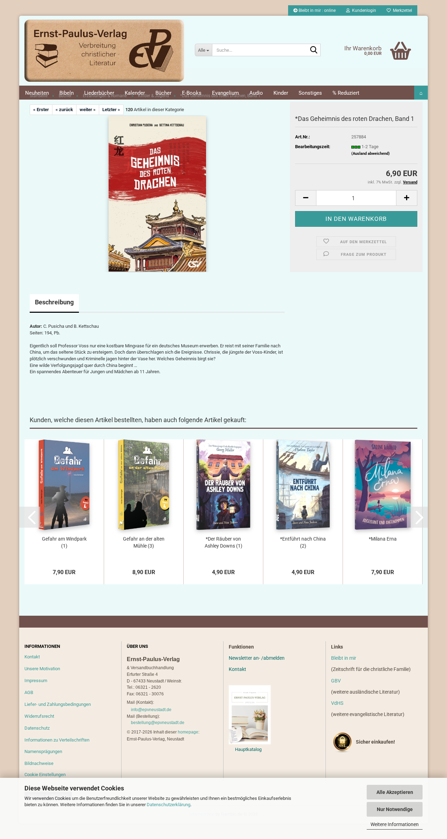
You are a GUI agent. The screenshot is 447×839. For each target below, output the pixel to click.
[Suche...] (314, 50)
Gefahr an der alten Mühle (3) (143, 542)
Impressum (35, 680)
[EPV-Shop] (104, 51)
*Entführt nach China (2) (303, 542)
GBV (336, 681)
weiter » (88, 109)
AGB (28, 692)
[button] (305, 198)
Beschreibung (54, 302)
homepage (188, 732)
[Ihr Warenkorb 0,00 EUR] (386, 40)
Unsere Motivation (42, 668)
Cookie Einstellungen (45, 774)
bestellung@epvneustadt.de (157, 722)
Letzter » (111, 109)
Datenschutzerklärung (168, 804)
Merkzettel (401, 10)
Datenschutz (37, 728)
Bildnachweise (38, 763)
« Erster (41, 109)
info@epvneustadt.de (151, 709)
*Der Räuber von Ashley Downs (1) (223, 542)
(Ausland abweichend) (370, 153)
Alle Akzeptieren (394, 792)
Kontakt (32, 656)
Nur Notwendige (395, 809)
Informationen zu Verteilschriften (56, 740)
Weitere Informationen (395, 824)
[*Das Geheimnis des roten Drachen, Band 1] (157, 193)
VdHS (337, 703)
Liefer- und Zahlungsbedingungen (57, 704)
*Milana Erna (383, 539)
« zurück (64, 109)
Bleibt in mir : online (317, 10)
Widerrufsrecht (39, 716)
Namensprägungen (43, 751)
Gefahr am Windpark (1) (64, 542)
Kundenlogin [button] (363, 10)
